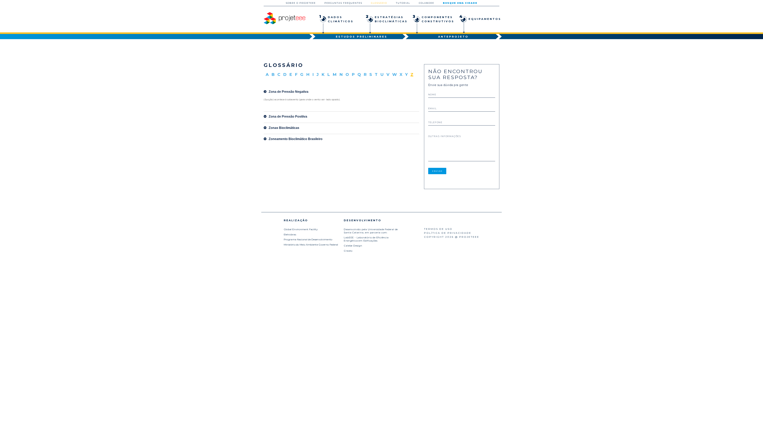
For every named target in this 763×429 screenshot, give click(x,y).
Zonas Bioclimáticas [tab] (284, 127)
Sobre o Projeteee (301, 3)
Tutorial (403, 3)
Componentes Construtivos (432, 19)
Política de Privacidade (447, 232)
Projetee (284, 18)
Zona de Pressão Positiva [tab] (288, 116)
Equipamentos (479, 17)
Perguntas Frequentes (343, 3)
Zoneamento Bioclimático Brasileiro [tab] (295, 139)
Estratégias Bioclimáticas (386, 19)
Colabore (426, 3)
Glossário (379, 3)
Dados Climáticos (336, 19)
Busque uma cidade (460, 3)
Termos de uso (438, 228)
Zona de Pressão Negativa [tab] (288, 91)
